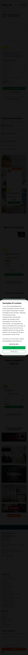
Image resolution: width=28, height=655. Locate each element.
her (21, 341)
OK (14, 347)
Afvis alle (14, 351)
